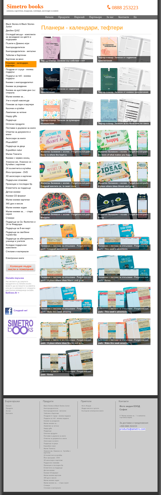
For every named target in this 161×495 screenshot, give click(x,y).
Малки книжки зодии (16, 207)
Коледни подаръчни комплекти (16, 246)
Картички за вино (14, 59)
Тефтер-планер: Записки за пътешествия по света (123, 123)
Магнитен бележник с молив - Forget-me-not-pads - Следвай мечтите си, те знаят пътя (66, 185)
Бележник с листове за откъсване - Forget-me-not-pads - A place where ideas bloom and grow (66, 279)
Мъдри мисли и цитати (90, 408)
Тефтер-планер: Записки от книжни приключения (123, 92)
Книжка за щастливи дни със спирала (20, 91)
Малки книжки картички (18, 199)
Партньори (95, 17)
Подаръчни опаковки (16, 180)
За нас (110, 17)
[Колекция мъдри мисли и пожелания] (20, 271)
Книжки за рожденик (16, 86)
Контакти (123, 17)
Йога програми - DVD (17, 172)
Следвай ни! (21, 310)
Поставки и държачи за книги (21, 128)
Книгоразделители (15, 47)
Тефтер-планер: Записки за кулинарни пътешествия (60, 122)
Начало (49, 17)
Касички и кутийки (15, 108)
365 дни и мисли (14, 203)
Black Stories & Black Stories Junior (20, 25)
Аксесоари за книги (16, 138)
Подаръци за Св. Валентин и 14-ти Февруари (21, 223)
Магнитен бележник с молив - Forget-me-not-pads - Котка (123, 216)
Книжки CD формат (16, 195)
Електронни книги (15, 258)
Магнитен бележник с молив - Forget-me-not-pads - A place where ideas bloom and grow (123, 185)
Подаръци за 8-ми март (18, 228)
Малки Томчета (14, 154)
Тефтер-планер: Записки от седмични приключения (117, 59)
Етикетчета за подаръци (18, 188)
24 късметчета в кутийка (18, 168)
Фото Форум (86, 406)
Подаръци (11, 120)
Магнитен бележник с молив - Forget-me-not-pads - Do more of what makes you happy (123, 153)
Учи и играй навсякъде (17, 100)
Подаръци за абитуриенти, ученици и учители (19, 239)
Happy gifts (11, 116)
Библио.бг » (12, 292)
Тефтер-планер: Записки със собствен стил (63, 60)
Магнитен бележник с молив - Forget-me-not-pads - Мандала (66, 216)
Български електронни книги (92, 411)
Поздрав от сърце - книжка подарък (19, 70)
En (135, 17)
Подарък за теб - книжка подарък (18, 77)
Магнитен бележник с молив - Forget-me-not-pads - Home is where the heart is (66, 153)
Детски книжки (13, 192)
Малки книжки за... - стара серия (19, 212)
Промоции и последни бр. (19, 184)
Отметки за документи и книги (18, 133)
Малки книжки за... (15, 96)
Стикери (10, 218)
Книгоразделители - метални (21, 51)
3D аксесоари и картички (18, 176)
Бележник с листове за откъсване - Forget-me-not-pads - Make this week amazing (66, 310)
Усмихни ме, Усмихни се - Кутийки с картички (19, 163)
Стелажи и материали (17, 251)
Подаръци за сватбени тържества (17, 233)
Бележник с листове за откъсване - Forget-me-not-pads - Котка (123, 279)
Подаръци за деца (15, 146)
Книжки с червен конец (17, 158)
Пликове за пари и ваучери (20, 104)
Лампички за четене (16, 112)
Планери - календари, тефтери (17, 64)
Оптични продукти (15, 124)
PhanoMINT (12, 142)
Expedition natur (14, 150)
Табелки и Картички (16, 55)
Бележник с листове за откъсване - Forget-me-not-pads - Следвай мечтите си (66, 247)
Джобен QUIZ (13, 30)
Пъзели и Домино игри (17, 43)
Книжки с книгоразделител (19, 82)
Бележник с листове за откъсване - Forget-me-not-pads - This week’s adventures (123, 247)
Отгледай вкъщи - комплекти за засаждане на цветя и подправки (21, 37)
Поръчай (79, 17)
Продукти (63, 17)
